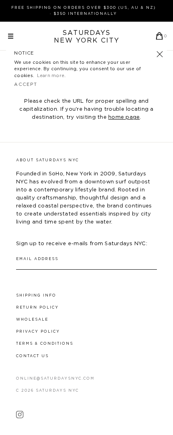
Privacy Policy (38, 331)
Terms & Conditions (44, 344)
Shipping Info (36, 295)
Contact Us (32, 356)
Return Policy (37, 307)
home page (124, 117)
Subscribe (153, 259)
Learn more (51, 75)
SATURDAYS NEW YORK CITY (86, 37)
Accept (25, 84)
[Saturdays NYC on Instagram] (19, 416)
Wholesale (32, 319)
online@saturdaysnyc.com (55, 378)
